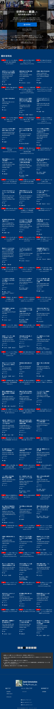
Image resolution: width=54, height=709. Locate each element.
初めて (44, 516)
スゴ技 (39, 259)
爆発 (4, 460)
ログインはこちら (27, 29)
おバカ (3, 294)
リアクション (23, 82)
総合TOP (8, 688)
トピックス (24, 691)
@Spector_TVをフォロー (26, 699)
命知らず (49, 259)
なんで (9, 205)
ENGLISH (9, 696)
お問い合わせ (9, 693)
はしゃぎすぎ (40, 321)
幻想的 (39, 82)
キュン (48, 516)
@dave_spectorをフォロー (27, 702)
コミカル (5, 84)
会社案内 (8, 691)
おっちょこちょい (22, 320)
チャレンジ (27, 260)
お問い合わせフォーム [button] (27, 42)
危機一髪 (5, 173)
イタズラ (48, 203)
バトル (5, 109)
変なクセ (31, 114)
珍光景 (9, 84)
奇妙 (43, 111)
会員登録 (27, 24)
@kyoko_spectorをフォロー (27, 704)
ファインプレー (22, 176)
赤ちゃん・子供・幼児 (25, 143)
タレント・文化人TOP (26, 688)
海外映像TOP (45, 688)
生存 (39, 404)
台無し (5, 264)
